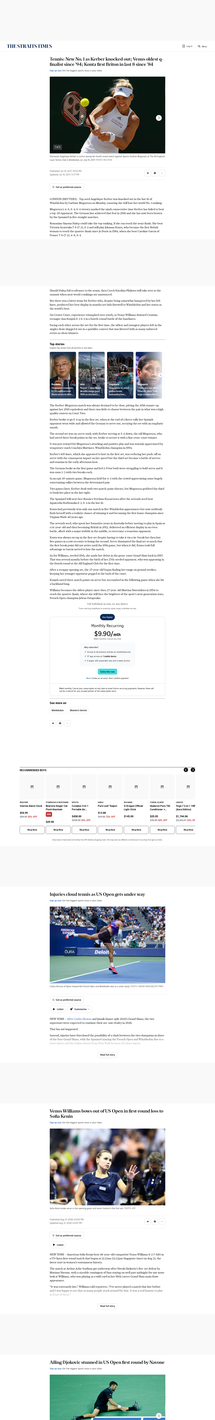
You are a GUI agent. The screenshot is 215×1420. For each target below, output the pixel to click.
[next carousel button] (158, 118)
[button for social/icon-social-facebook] (155, 173)
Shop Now (32, 830)
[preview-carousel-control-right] (160, 375)
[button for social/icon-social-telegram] (148, 173)
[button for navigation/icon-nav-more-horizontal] (162, 173)
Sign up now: (56, 70)
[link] (29, 46)
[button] (187, 46)
